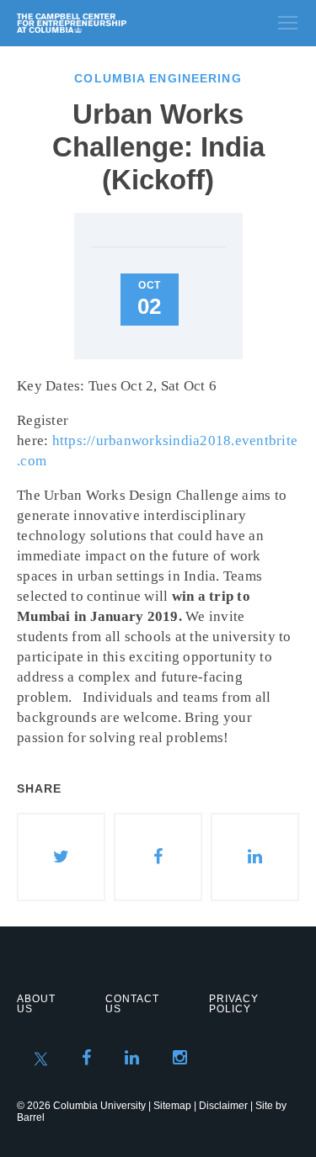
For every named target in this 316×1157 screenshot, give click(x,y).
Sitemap (172, 1106)
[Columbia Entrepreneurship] (107, 23)
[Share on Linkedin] (255, 857)
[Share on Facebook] (158, 857)
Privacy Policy (234, 1004)
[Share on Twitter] (61, 857)
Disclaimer (223, 1106)
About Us (36, 1004)
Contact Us (132, 1004)
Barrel (31, 1117)
